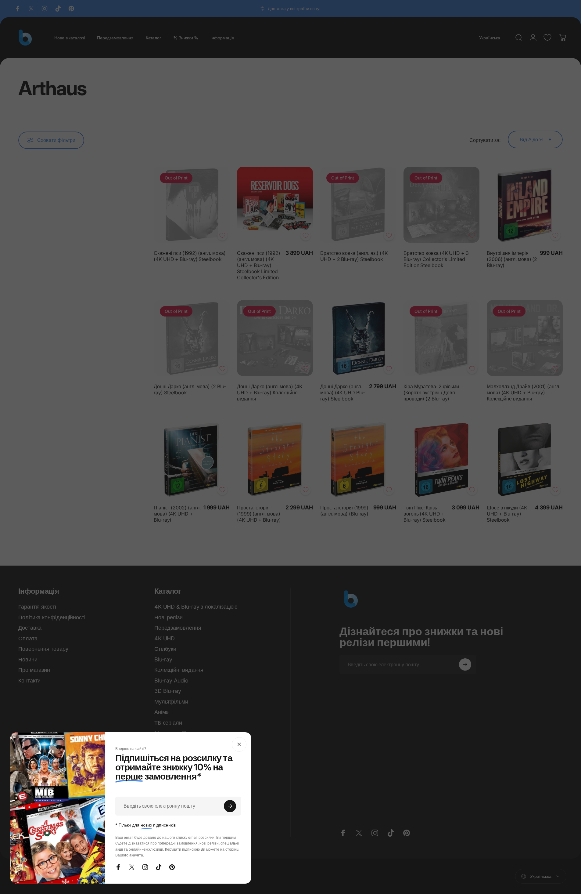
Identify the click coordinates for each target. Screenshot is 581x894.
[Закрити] (239, 744)
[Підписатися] (230, 806)
